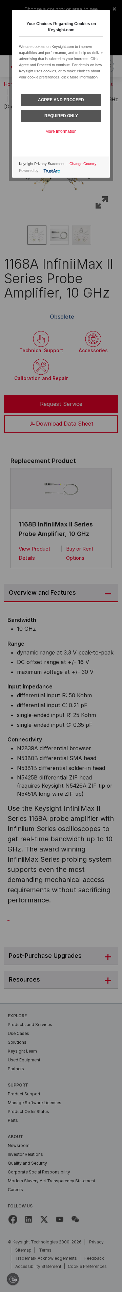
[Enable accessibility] (13, 1279)
